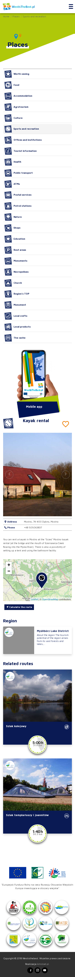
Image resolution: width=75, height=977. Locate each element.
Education (19, 238)
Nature (18, 216)
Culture (18, 117)
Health (17, 161)
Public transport (23, 172)
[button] (66, 474)
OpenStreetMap (50, 599)
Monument (20, 304)
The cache (19, 337)
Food (16, 85)
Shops (17, 227)
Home (6, 16)
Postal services (22, 194)
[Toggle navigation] (71, 7)
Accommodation (23, 95)
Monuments (20, 260)
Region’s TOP (21, 293)
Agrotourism (21, 106)
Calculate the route (20, 607)
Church (18, 282)
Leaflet (34, 599)
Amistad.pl (43, 964)
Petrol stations (22, 205)
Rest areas (20, 249)
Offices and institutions (28, 139)
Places (16, 16)
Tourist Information (25, 150)
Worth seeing (21, 73)
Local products (22, 326)
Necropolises (21, 271)
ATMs (17, 183)
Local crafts (20, 315)
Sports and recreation (34, 16)
